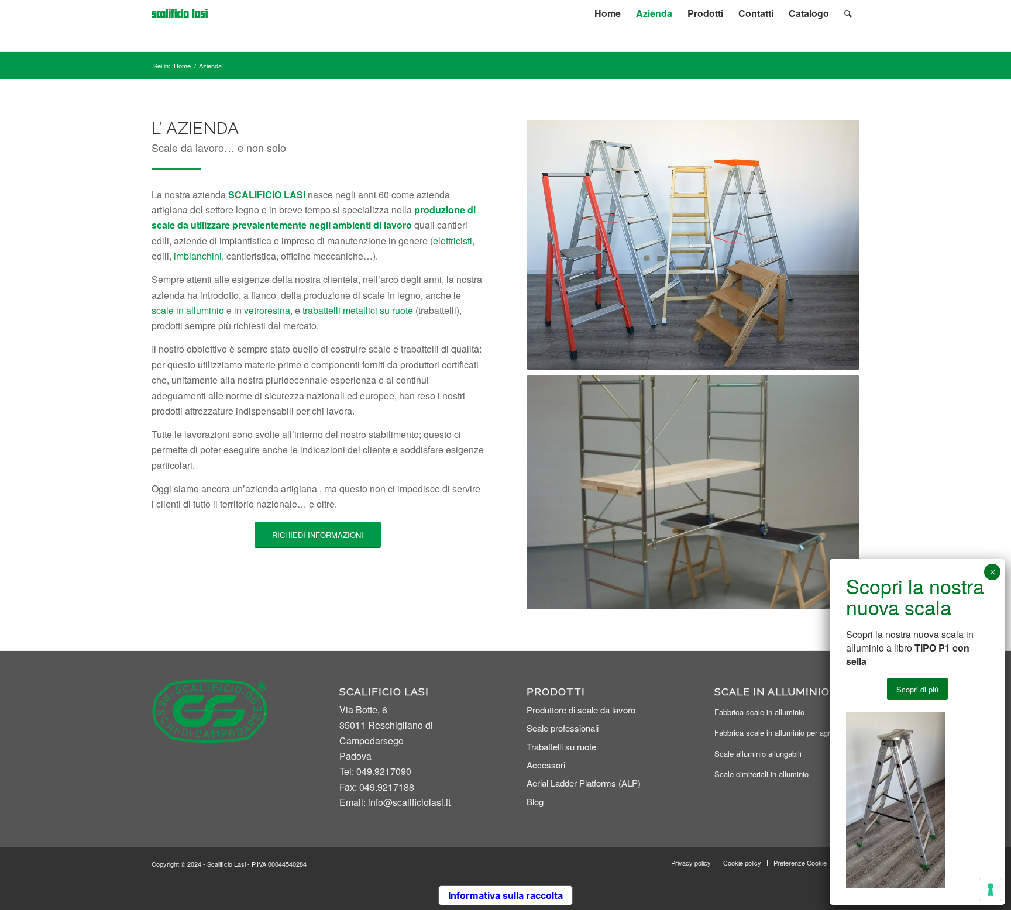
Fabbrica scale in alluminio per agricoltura (784, 732)
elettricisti (452, 240)
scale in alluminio (188, 310)
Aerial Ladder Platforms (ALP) (584, 783)
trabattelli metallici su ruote (357, 310)
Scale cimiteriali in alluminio (761, 774)
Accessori (546, 765)
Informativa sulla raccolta (505, 895)
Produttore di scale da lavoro (581, 710)
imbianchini (198, 256)
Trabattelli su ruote (561, 746)
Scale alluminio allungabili (758, 753)
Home (182, 65)
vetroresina (267, 310)
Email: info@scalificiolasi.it (395, 802)
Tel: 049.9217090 (375, 771)
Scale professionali (563, 728)
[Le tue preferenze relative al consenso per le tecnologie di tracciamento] (990, 889)
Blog (535, 801)
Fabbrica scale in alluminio (759, 712)
